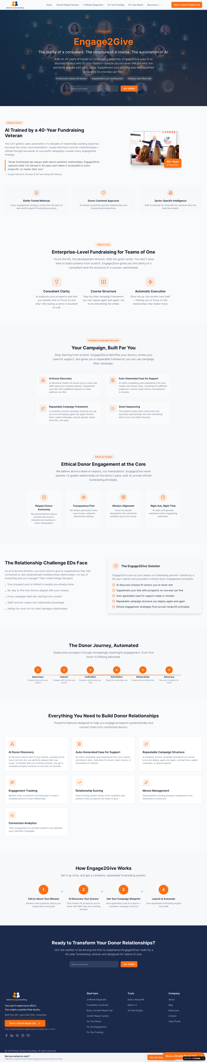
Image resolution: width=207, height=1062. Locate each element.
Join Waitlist (129, 88)
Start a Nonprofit (136, 999)
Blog (171, 1005)
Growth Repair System (67, 4)
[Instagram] (22, 1035)
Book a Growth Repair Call (187, 4)
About (171, 999)
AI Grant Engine (135, 1010)
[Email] (28, 1035)
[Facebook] (6, 1035)
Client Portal (174, 1021)
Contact (172, 1016)
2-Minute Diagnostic (93, 4)
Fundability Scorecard (98, 1005)
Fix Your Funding (116, 4)
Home (49, 4)
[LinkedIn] (11, 1035)
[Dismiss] (202, 1056)
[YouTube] (17, 1035)
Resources (152, 4)
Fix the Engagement (97, 1026)
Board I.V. (132, 1005)
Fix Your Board (136, 4)
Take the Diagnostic (159, 1057)
